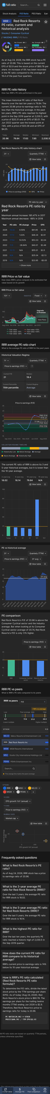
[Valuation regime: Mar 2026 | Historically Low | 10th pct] (25, 448)
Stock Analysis (9, 13)
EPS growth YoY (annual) (17, 801)
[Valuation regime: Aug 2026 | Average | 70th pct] (43, 448)
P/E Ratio (24, 13)
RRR (5, 21)
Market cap (11, 818)
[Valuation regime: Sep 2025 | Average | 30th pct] (6, 448)
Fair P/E (27, 296)
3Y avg (35, 559)
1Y (5, 360)
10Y (5, 295)
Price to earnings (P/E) (14, 366)
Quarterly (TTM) (37, 154)
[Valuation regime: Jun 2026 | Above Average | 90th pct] (34, 448)
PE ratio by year (36, 202)
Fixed (37, 295)
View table (36, 159)
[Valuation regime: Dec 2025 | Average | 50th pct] (15, 448)
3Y (5, 154)
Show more (26, 265)
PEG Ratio (36, 13)
